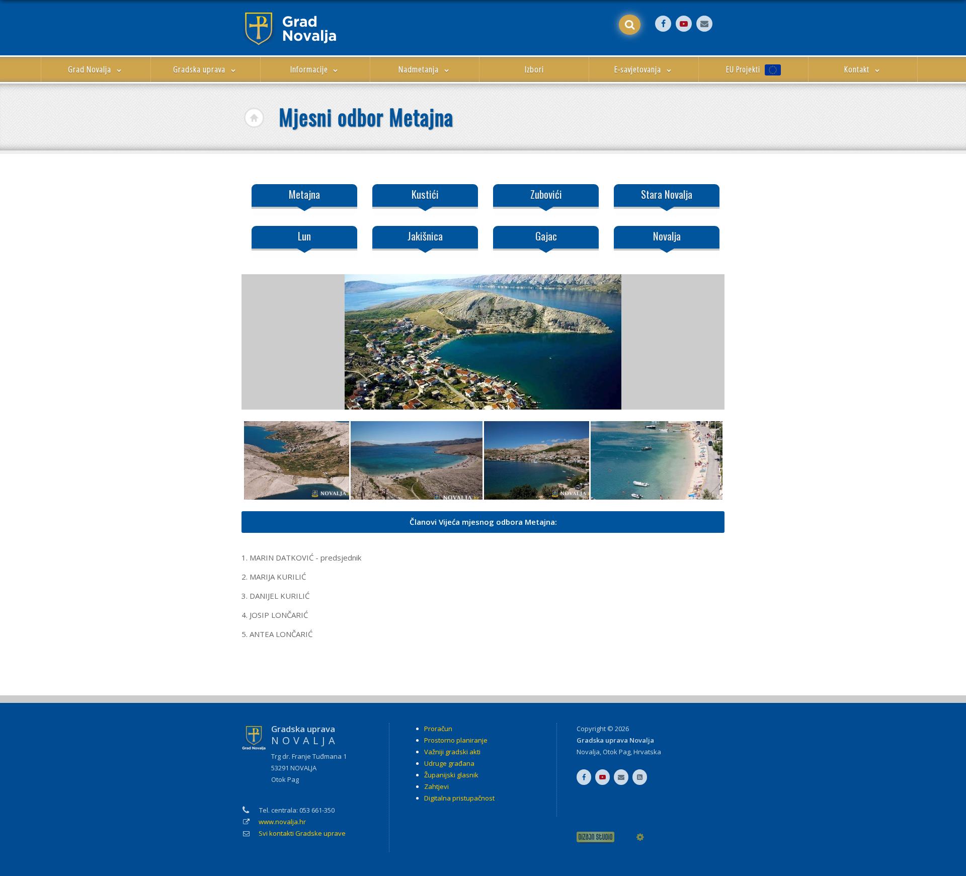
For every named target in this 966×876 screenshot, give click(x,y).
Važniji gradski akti (452, 751)
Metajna (304, 194)
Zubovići (546, 194)
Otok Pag (616, 751)
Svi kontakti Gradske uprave (302, 833)
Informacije (310, 69)
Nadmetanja (419, 69)
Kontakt (857, 69)
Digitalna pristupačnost (459, 798)
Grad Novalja (90, 69)
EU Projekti (744, 69)
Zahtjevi (436, 786)
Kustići (425, 194)
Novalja (667, 236)
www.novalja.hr (282, 821)
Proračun (438, 728)
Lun (304, 236)
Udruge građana (449, 763)
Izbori (534, 69)
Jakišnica (425, 236)
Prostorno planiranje (456, 740)
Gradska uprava (200, 69)
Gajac (546, 236)
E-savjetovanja (638, 69)
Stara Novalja (666, 194)
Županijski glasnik (451, 774)
